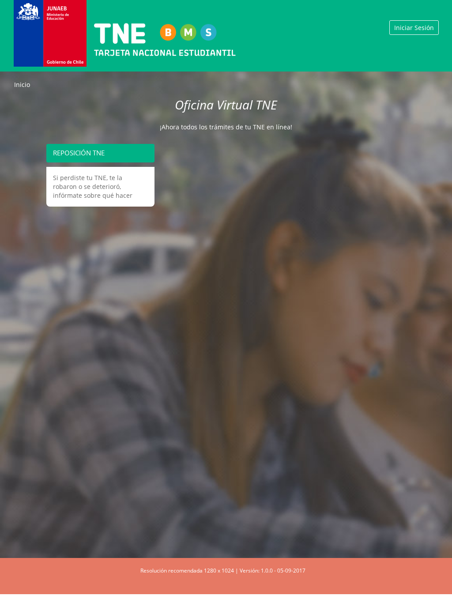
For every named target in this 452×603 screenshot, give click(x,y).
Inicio (22, 84)
